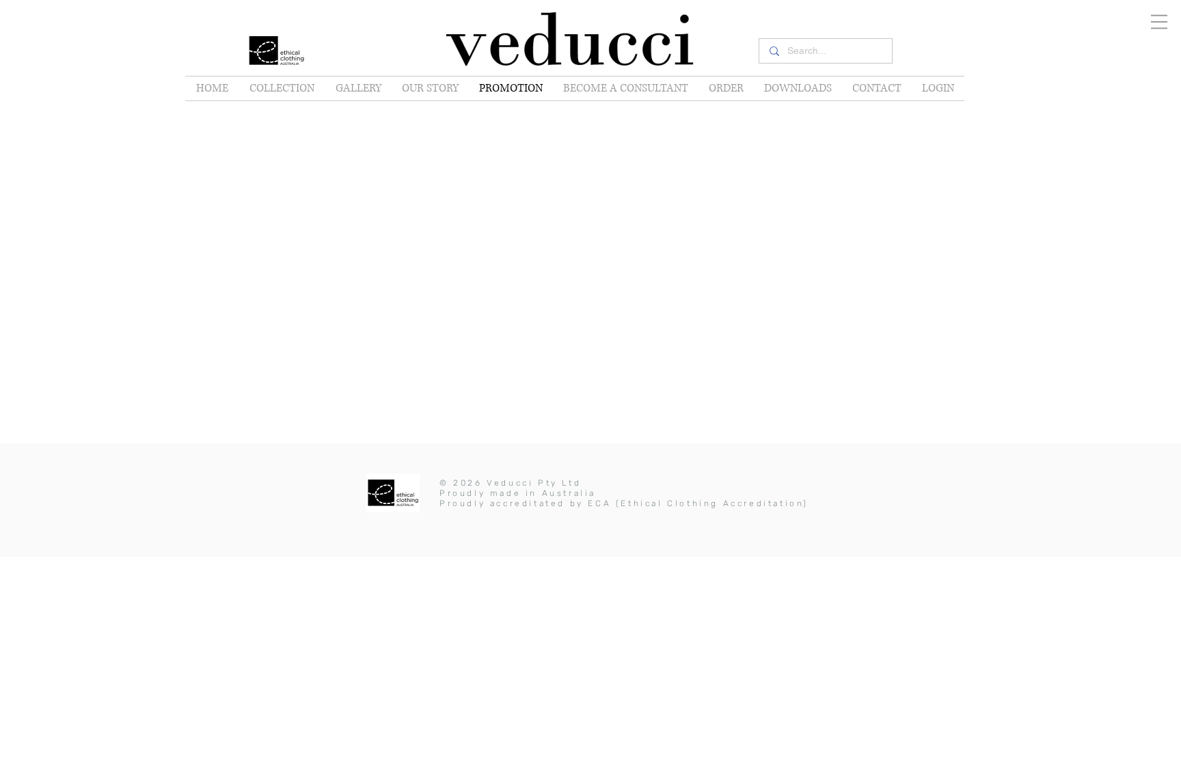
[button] (1159, 22)
